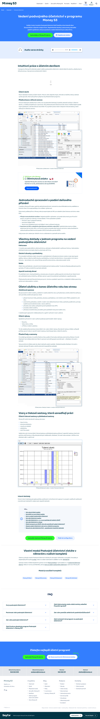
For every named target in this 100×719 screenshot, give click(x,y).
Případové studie (33, 688)
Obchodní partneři (81, 688)
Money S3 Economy (40, 578)
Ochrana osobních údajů (55, 707)
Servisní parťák (64, 695)
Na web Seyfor (89, 715)
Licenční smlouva (92, 707)
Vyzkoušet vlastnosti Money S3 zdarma (40, 538)
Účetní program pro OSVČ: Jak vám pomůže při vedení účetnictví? (45, 524)
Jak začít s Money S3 (57, 3)
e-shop (34, 559)
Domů (2, 10)
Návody (62, 686)
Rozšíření (73, 3)
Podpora (62, 681)
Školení (62, 684)
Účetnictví (47, 686)
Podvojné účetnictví (19, 10)
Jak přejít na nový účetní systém (35, 514)
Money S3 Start (52, 562)
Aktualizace (63, 698)
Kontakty (78, 681)
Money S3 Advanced (56, 578)
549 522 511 (66, 559)
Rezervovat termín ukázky (63, 657)
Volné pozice (75, 715)
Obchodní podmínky (82, 707)
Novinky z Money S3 (50, 693)
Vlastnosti (39, 3)
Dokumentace (64, 691)
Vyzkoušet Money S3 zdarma (34, 657)
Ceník (46, 3)
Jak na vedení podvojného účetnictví (37, 516)
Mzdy (46, 688)
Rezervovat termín (32, 188)
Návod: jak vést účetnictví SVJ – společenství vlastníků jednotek (45, 528)
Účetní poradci (80, 686)
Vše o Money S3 (33, 700)
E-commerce (48, 691)
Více (80, 3)
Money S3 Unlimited (71, 578)
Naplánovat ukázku (64, 35)
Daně (46, 684)
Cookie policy (65, 707)
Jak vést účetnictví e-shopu (34, 522)
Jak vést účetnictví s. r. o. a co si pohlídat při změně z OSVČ (43, 520)
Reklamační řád (72, 707)
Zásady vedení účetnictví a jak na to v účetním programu (42, 526)
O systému (31, 681)
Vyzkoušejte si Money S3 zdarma (40, 35)
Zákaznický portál (64, 700)
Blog (44, 681)
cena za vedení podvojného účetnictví (56, 564)
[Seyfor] (6, 715)
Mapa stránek (45, 707)
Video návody (64, 688)
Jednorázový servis (65, 693)
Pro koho (66, 3)
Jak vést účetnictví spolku (33, 518)
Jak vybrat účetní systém (33, 512)
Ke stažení (63, 703)
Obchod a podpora (81, 684)
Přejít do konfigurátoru (65, 538)
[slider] (59, 50)
